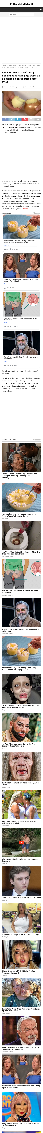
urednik (19, 87)
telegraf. (26, 209)
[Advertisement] (21, 41)
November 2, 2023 (9, 87)
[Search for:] (21, 14)
